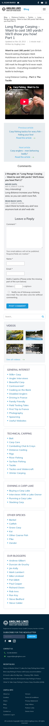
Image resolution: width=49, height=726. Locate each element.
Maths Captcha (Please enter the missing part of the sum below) (24, 280)
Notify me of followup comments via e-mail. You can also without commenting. (24, 295)
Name (9, 259)
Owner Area (29, 711)
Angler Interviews (18, 378)
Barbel (12, 519)
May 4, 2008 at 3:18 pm (14, 186)
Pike (11, 539)
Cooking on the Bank (20, 389)
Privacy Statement (31, 701)
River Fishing (16, 457)
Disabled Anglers (18, 393)
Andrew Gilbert (17, 560)
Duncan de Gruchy (19, 564)
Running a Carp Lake (20, 498)
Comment (11, 224)
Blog (4, 704)
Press (5, 708)
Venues (27, 694)
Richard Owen (16, 587)
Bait (11, 438)
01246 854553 (10, 3)
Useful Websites (17, 420)
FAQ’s (5, 701)
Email (9, 269)
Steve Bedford (16, 599)
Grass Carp (15, 527)
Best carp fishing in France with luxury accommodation (22, 672)
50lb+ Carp (15, 374)
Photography (16, 413)
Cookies (6, 697)
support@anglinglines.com (16, 656)
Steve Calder (16, 603)
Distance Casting (18, 17)
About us (6, 694)
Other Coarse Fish (18, 535)
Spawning (14, 416)
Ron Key (13, 595)
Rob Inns (14, 591)
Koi (10, 531)
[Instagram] (46, 3)
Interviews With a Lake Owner (25, 494)
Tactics (30, 17)
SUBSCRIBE (31, 636)
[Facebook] (38, 3)
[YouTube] (42, 3)
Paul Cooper (15, 583)
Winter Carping (17, 473)
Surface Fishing (17, 461)
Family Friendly (17, 401)
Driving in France (18, 397)
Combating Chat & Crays (22, 446)
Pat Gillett (14, 579)
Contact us (7, 711)
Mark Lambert (16, 572)
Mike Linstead (16, 576)
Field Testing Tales (19, 405)
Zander (13, 543)
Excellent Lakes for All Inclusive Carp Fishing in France (22, 679)
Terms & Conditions (32, 697)
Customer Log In (9, 715)
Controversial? (16, 386)
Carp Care (14, 442)
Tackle (12, 465)
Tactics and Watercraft (21, 469)
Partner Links (29, 708)
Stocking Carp (16, 502)
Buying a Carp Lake (19, 490)
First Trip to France (19, 409)
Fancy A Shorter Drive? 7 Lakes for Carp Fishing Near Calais (23, 668)
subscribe (31, 295)
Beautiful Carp (16, 382)
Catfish (13, 523)
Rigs (11, 453)
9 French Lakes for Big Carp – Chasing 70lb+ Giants (21, 675)
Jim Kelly (13, 568)
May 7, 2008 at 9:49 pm (14, 203)
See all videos (13, 359)
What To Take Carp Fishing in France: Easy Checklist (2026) (23, 682)
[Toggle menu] (44, 9)
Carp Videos (29, 704)
